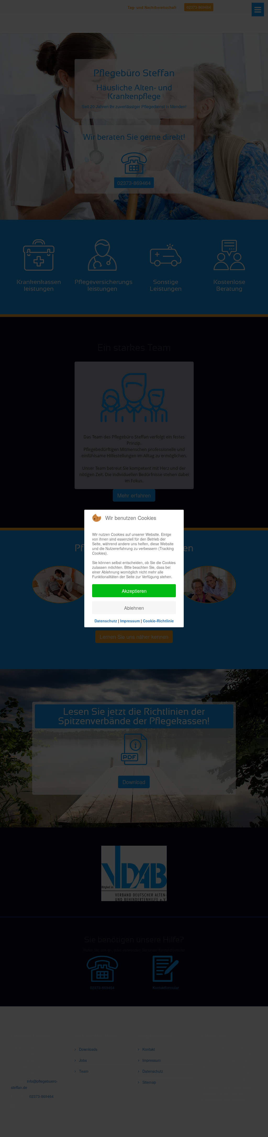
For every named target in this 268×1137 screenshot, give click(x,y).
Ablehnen (134, 607)
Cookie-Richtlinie (158, 620)
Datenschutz (105, 620)
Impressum (130, 620)
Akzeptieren (134, 590)
